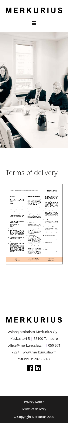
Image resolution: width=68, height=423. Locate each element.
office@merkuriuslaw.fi (26, 345)
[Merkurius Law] (34, 11)
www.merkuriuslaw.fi (39, 352)
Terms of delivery (34, 409)
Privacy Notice (34, 402)
